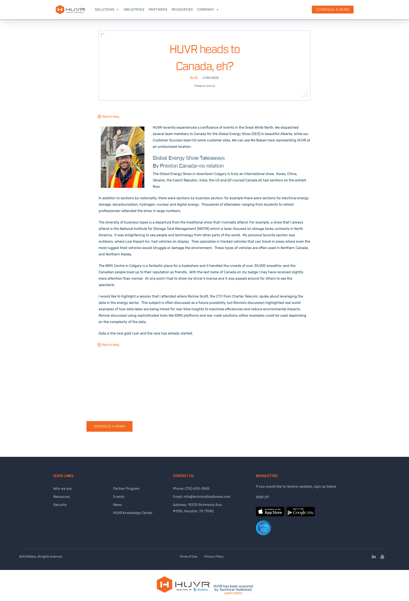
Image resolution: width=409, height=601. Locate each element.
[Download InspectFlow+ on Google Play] (301, 515)
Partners (158, 9)
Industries (134, 9)
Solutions (104, 9)
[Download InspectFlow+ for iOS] (270, 515)
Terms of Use (188, 556)
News (117, 505)
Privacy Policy (214, 556)
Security (60, 505)
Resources (182, 9)
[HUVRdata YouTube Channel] (382, 557)
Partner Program (126, 489)
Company (205, 9)
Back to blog (110, 116)
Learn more (233, 593)
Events (118, 497)
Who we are (62, 489)
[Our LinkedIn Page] (374, 557)
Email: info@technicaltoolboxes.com (201, 497)
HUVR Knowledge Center (133, 513)
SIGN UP (262, 497)
